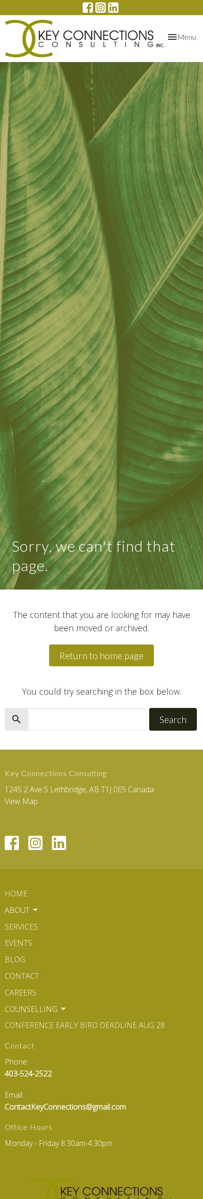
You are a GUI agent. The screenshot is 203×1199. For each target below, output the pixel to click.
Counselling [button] (31, 1009)
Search (173, 719)
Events (18, 943)
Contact (22, 976)
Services (21, 927)
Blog (15, 959)
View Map (21, 801)
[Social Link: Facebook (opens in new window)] (88, 7)
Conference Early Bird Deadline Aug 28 (85, 1025)
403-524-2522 (28, 1073)
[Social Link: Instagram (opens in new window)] (100, 7)
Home (16, 893)
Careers (20, 992)
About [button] (17, 910)
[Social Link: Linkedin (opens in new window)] (113, 7)
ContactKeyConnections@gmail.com (65, 1106)
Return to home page (101, 655)
